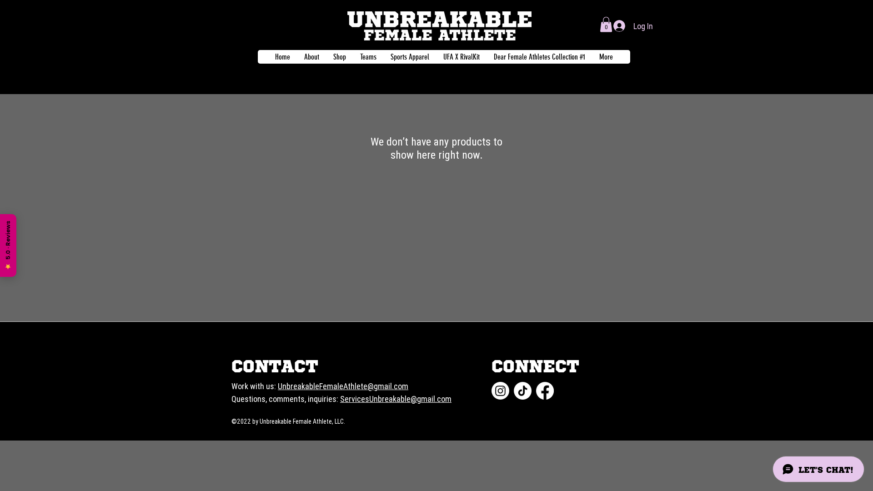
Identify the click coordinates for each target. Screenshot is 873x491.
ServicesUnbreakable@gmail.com (396, 399)
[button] (606, 24)
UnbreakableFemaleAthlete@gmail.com (343, 386)
